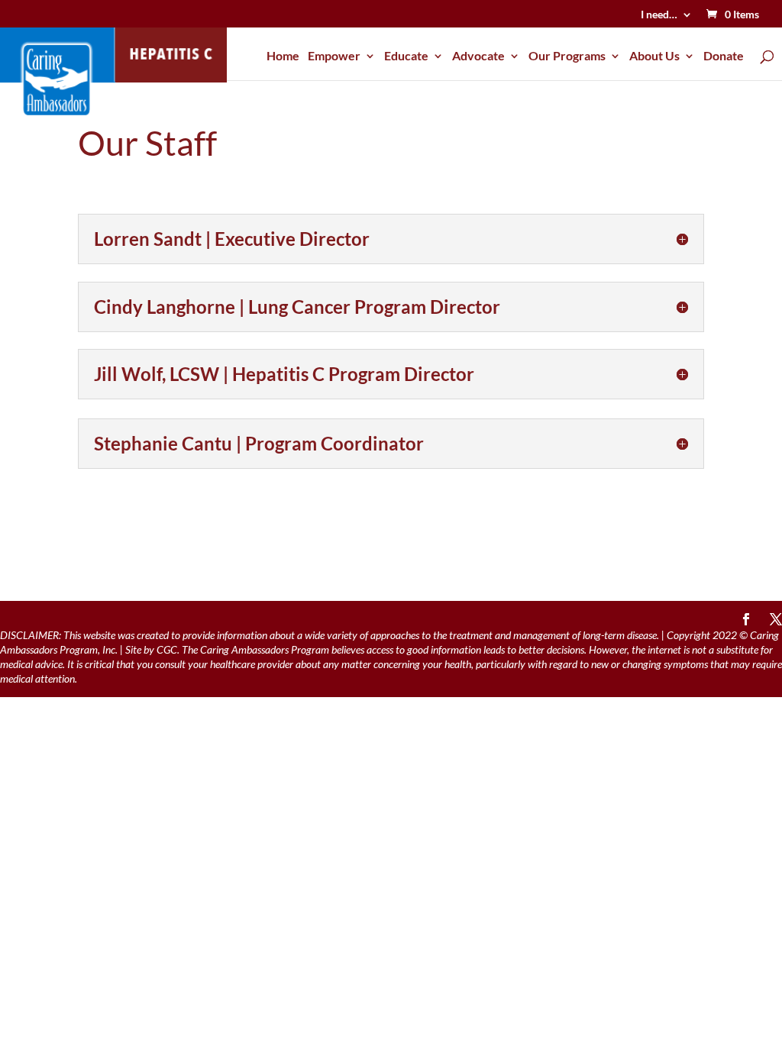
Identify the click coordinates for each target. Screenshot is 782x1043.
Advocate (478, 56)
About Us (654, 56)
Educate (406, 56)
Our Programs (567, 56)
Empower (334, 56)
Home (283, 56)
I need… (659, 15)
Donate (723, 56)
